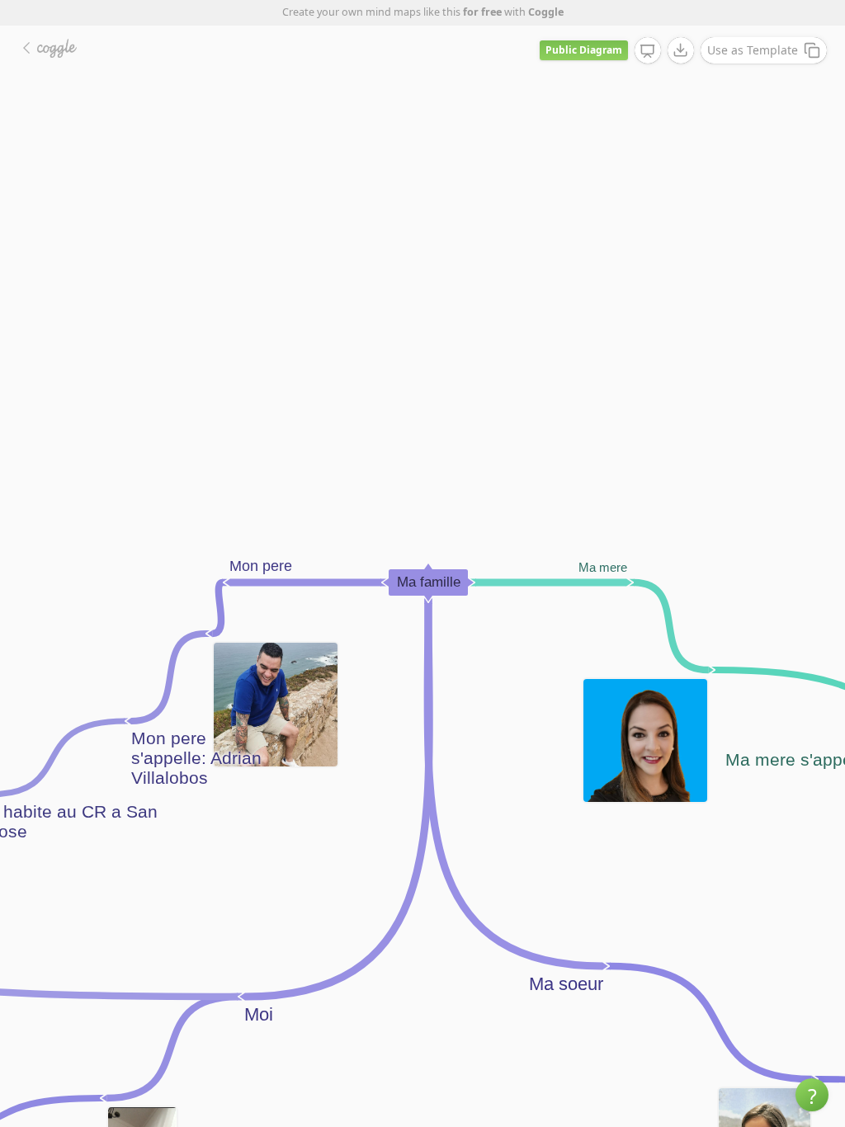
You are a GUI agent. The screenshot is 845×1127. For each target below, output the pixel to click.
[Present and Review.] (648, 51)
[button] (811, 1094)
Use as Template (752, 50)
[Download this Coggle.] (681, 50)
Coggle (546, 12)
